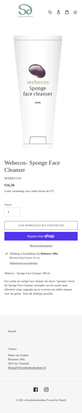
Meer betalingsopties (41, 245)
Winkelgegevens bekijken (24, 263)
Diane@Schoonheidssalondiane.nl (27, 367)
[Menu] (75, 12)
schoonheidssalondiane (35, 400)
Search (12, 331)
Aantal (8, 204)
